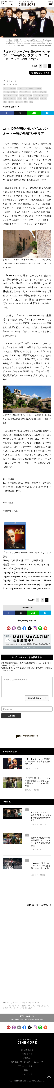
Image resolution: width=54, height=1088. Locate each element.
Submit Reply (34, 698)
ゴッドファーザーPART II (17, 323)
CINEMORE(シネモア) (10, 1003)
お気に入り (11, 3)
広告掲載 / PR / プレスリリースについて (27, 1062)
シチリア (43, 99)
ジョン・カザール (26, 95)
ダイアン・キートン (41, 95)
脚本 (24, 99)
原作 (19, 99)
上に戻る (48, 1077)
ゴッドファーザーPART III (36, 220)
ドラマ (11, 102)
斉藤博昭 (36, 790)
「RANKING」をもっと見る (36, 905)
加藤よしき (43, 824)
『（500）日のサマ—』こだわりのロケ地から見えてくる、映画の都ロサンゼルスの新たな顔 (38, 782)
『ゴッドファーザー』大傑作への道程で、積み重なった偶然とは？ (37, 761)
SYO (41, 849)
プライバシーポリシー (27, 1066)
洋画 (31, 102)
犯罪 (25, 102)
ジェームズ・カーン (10, 95)
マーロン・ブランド (10, 92)
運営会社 (27, 1070)
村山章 (15, 84)
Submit (11, 715)
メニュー (50, 3)
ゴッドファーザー (10, 81)
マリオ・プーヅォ (9, 99)
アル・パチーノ (25, 92)
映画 (23, 1003)
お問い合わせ (27, 1054)
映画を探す (4, 3)
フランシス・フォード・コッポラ (29, 89)
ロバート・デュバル (39, 92)
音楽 (5, 102)
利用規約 (5, 663)
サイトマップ (27, 1074)
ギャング (19, 102)
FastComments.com (28, 736)
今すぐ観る (8, 503)
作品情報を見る (9, 107)
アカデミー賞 (33, 99)
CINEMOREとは (27, 1050)
